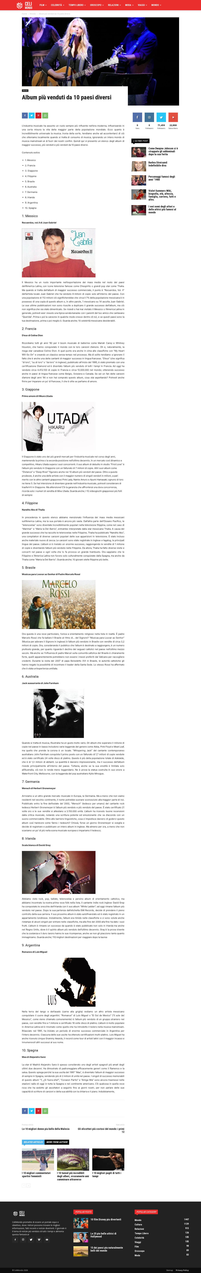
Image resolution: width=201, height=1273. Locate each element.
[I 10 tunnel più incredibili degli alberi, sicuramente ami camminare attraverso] (73, 1159)
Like (137, 114)
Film (42, 5)
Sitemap (169, 1270)
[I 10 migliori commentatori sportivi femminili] (38, 1159)
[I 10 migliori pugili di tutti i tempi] (108, 1159)
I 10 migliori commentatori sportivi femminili (36, 1174)
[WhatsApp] (45, 115)
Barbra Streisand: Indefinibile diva (157, 164)
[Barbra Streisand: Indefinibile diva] (138, 166)
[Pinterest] (38, 115)
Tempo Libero (76, 5)
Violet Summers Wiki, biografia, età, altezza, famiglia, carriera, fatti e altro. (162, 195)
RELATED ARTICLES (33, 1142)
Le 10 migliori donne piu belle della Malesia (45, 1128)
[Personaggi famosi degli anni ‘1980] (138, 180)
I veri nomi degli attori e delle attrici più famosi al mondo (162, 209)
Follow (149, 114)
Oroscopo (95, 5)
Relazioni (113, 5)
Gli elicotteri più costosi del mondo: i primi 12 (101, 1130)
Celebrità (56, 5)
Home (24, 13)
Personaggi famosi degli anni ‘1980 (161, 178)
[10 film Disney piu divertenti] (80, 1223)
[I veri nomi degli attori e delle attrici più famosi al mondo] (138, 210)
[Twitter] (32, 115)
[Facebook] (25, 115)
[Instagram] (23, 1240)
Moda (128, 5)
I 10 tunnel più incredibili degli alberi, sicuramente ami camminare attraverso (73, 1176)
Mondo (155, 5)
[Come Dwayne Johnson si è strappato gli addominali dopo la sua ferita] (138, 152)
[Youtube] (47, 1240)
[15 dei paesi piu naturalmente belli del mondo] (80, 1251)
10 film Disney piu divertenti (105, 1219)
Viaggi (141, 5)
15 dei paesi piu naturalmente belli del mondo (106, 1249)
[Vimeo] (39, 1240)
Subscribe (173, 114)
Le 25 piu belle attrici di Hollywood (103, 1235)
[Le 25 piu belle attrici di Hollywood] (80, 1237)
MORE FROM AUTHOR (56, 1142)
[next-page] (28, 1185)
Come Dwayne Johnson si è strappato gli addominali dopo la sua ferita (163, 151)
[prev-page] (24, 1185)
